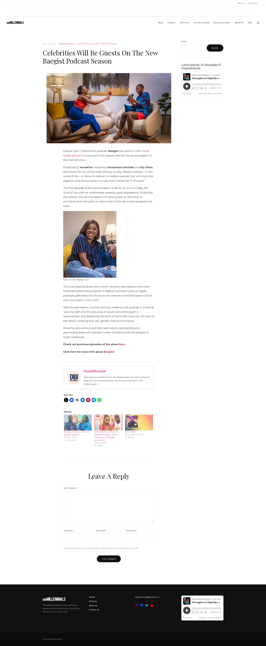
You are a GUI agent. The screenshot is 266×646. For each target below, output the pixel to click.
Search (184, 41)
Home (92, 597)
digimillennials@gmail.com (147, 597)
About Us (93, 605)
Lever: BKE (130, 432)
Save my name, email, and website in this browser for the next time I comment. (103, 548)
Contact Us (94, 610)
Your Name (69, 530)
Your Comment (71, 488)
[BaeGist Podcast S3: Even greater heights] (78, 422)
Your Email (101, 530)
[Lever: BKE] (139, 422)
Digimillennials (66, 44)
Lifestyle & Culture (88, 44)
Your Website (131, 530)
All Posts (93, 601)
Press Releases (108, 44)
